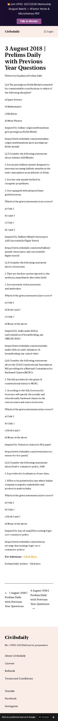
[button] (29, 717)
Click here (35, 563)
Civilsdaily (12, 31)
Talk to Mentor (29, 21)
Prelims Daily (35, 75)
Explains (21, 75)
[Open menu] (45, 31)
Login (50, 31)
